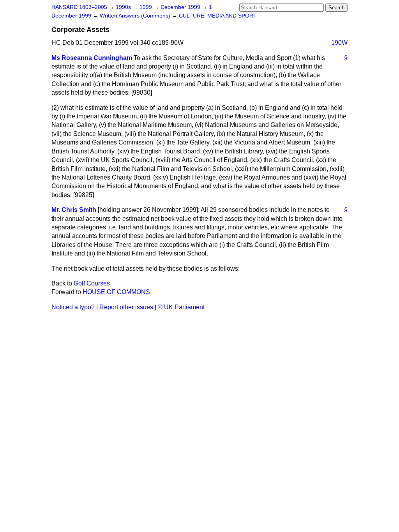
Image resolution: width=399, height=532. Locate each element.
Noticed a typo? (73, 307)
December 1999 (181, 7)
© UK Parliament (181, 307)
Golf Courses (92, 283)
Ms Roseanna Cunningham (91, 58)
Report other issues (126, 307)
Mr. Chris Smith (73, 209)
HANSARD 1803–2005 (79, 7)
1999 (146, 7)
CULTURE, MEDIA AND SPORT (218, 16)
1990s (124, 7)
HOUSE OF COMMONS (116, 292)
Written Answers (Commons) (136, 16)
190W (339, 42)
